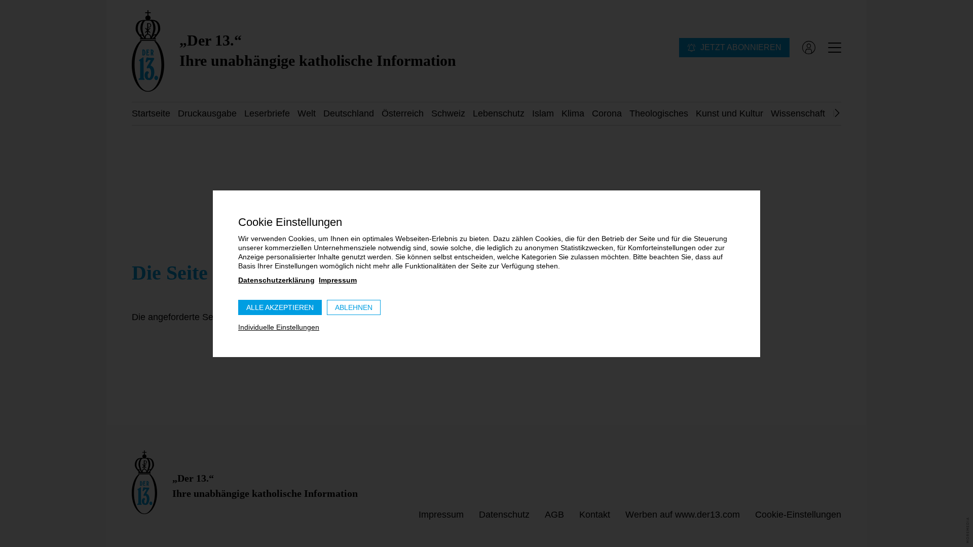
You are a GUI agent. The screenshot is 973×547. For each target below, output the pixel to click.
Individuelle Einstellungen (278, 327)
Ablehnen (353, 307)
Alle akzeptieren (280, 307)
